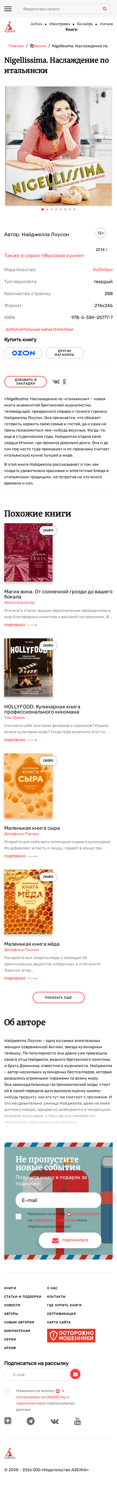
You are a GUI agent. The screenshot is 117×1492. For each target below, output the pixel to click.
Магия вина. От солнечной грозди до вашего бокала (58, 594)
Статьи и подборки (22, 1297)
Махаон (106, 24)
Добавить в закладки (26, 381)
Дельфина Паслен (21, 833)
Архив (10, 1348)
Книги (72, 30)
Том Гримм (14, 717)
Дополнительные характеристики (39, 330)
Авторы (11, 1314)
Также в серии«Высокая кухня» (44, 255)
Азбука (36, 24)
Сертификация (61, 1314)
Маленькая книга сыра (32, 828)
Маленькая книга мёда (32, 944)
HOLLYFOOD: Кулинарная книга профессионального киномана (42, 709)
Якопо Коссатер (19, 602)
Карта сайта (59, 1322)
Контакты (56, 1297)
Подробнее (15, 625)
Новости (12, 1305)
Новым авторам (19, 1322)
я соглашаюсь (86, 1213)
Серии (10, 1339)
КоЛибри (85, 24)
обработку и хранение (54, 1220)
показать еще (58, 998)
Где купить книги (64, 1305)
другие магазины (64, 353)
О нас (52, 1288)
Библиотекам (17, 1331)
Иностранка (59, 24)
